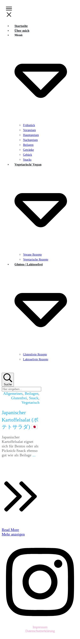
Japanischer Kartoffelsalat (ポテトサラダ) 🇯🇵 (20, 420)
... (34, 455)
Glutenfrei (19, 398)
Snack (33, 398)
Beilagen (31, 393)
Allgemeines (13, 393)
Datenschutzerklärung (40, 631)
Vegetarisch (30, 402)
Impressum (40, 627)
